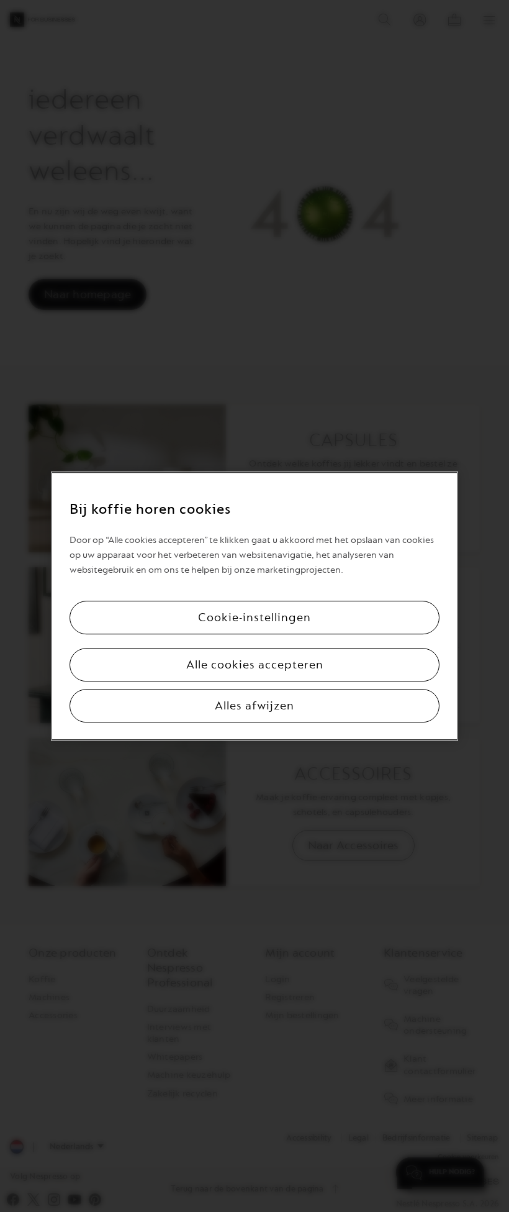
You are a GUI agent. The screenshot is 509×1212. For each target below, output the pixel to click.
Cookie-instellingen (254, 617)
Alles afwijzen (254, 705)
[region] (254, 606)
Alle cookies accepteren (254, 664)
